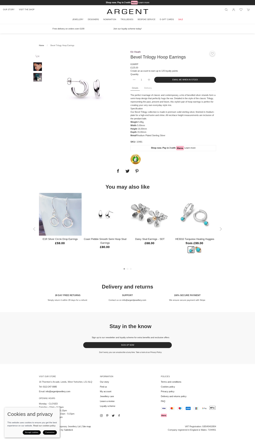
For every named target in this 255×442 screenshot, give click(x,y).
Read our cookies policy (44, 425)
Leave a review (107, 401)
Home (41, 45)
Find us (103, 386)
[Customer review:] (135, 159)
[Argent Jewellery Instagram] (101, 415)
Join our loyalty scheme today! (127, 28)
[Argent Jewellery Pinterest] (107, 415)
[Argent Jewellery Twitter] (113, 415)
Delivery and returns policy (174, 396)
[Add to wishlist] (241, 9)
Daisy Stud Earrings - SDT (150, 239)
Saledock (68, 430)
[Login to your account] (233, 9)
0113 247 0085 (50, 386)
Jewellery (77, 19)
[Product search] (226, 9)
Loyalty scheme (107, 406)
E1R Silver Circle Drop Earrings (60, 239)
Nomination (109, 19)
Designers (93, 19)
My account (105, 391)
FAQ (163, 401)
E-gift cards (167, 19)
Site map (86, 426)
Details (135, 88)
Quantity (134, 74)
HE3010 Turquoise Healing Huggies (194, 239)
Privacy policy (167, 391)
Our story (8, 9)
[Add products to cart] (248, 9)
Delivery (148, 88)
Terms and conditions (171, 382)
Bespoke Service (146, 19)
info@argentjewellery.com (134, 300)
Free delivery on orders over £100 (68, 28)
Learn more (143, 2)
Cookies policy (168, 386)
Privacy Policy (155, 352)
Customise (49, 432)
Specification (136, 108)
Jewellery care (107, 396)
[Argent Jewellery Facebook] (119, 415)
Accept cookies (31, 432)
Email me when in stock (185, 80)
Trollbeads (127, 19)
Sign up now (127, 345)
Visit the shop (26, 9)
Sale (180, 19)
